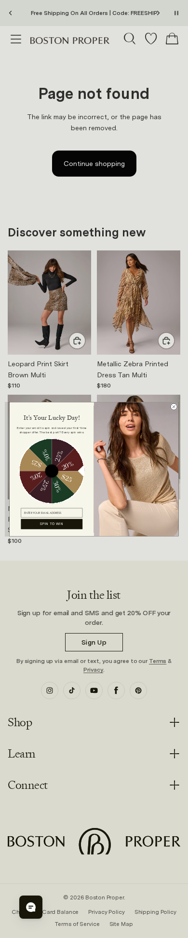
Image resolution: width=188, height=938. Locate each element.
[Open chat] (30, 907)
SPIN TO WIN (52, 523)
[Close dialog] (174, 406)
